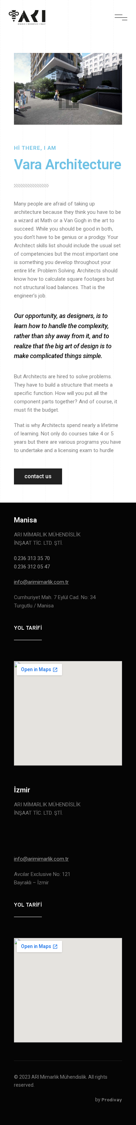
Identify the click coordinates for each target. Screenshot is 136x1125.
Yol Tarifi (28, 628)
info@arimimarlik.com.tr (41, 582)
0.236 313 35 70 (32, 558)
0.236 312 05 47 (32, 567)
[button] (38, 476)
